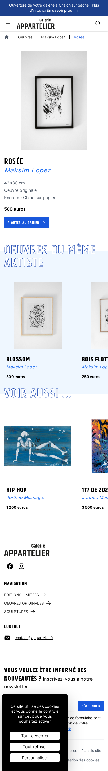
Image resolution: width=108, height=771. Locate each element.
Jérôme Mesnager (25, 497)
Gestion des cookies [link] (82, 760)
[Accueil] (6, 37)
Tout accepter (35, 735)
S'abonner (91, 706)
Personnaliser (35, 757)
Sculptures (16, 611)
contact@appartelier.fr (34, 637)
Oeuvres (25, 37)
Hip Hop (16, 490)
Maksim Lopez (53, 37)
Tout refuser (35, 746)
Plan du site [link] (91, 750)
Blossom (18, 359)
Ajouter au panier (24, 223)
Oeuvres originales (24, 603)
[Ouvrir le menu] (8, 23)
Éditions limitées (21, 595)
